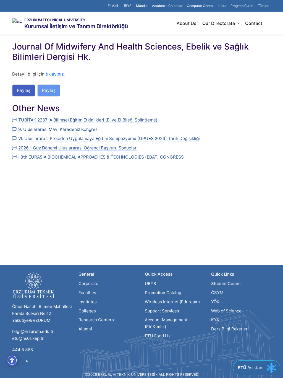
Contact (253, 23)
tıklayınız (55, 74)
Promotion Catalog (163, 292)
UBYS (150, 283)
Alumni (85, 329)
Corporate (88, 283)
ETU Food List (158, 335)
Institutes (87, 301)
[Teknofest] (27, 361)
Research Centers (96, 319)
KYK (215, 319)
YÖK (215, 301)
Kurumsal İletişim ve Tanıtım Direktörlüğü (76, 26)
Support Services (162, 311)
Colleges (87, 311)
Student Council (227, 283)
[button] (222, 6)
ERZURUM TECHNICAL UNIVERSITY (54, 20)
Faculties (87, 292)
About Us (186, 23)
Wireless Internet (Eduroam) (172, 301)
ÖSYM (217, 292)
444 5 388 (22, 349)
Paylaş (23, 90)
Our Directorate (219, 23)
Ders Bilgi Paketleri (230, 329)
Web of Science (226, 311)
